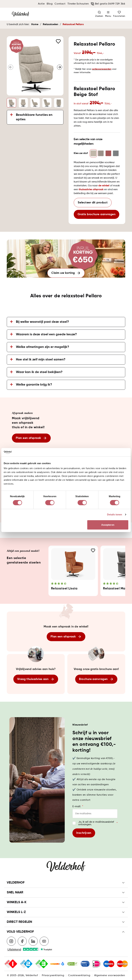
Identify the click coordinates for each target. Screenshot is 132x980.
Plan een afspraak (28, 438)
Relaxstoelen (50, 24)
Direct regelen (19, 922)
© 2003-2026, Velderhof (22, 975)
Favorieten (119, 16)
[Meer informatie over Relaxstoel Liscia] (73, 564)
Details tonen (114, 514)
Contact (60, 4)
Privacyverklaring (53, 975)
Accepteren (107, 524)
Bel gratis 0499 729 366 (110, 4)
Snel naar (15, 892)
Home (34, 24)
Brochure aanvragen (93, 679)
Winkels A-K (16, 902)
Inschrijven (83, 833)
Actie (41, 4)
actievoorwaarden (101, 69)
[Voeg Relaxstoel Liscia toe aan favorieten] (93, 550)
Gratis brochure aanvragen (96, 214)
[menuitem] (108, 14)
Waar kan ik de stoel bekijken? (39, 372)
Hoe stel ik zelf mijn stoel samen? (40, 359)
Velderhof (15, 882)
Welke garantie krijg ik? (34, 384)
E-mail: (77, 806)
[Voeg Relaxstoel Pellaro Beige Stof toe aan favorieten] (58, 41)
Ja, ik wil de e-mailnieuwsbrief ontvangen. (98, 823)
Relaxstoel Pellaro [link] (73, 24)
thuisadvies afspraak (91, 189)
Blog (50, 4)
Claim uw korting (63, 273)
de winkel (103, 185)
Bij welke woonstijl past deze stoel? (42, 322)
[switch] (49, 502)
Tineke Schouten (78, 4)
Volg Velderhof (20, 931)
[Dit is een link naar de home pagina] (20, 14)
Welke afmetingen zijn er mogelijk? (42, 347)
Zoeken (99, 16)
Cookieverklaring (79, 975)
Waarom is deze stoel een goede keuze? (46, 334)
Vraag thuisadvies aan (32, 679)
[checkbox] (74, 823)
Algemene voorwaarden (109, 975)
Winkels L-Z (16, 912)
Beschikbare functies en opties (34, 117)
